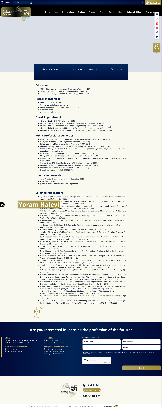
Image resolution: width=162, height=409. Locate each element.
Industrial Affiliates (134, 12)
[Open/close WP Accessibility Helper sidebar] (2, 204)
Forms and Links (152, 12)
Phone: (45, 69)
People (102, 12)
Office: (113, 69)
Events (111, 12)
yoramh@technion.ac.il (87, 69)
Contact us (154, 3)
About (56, 12)
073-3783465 (54, 69)
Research (92, 12)
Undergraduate (68, 12)
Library (120, 12)
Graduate (81, 12)
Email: (74, 69)
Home (47, 12)
